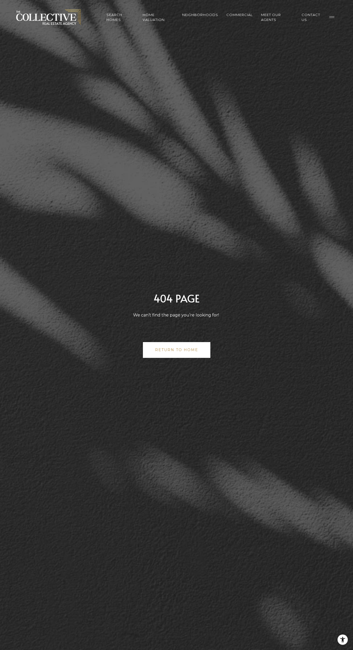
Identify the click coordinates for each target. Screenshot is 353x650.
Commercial (239, 15)
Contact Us (311, 17)
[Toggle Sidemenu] (332, 17)
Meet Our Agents (271, 17)
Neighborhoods (200, 15)
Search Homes (114, 17)
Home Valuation (154, 17)
